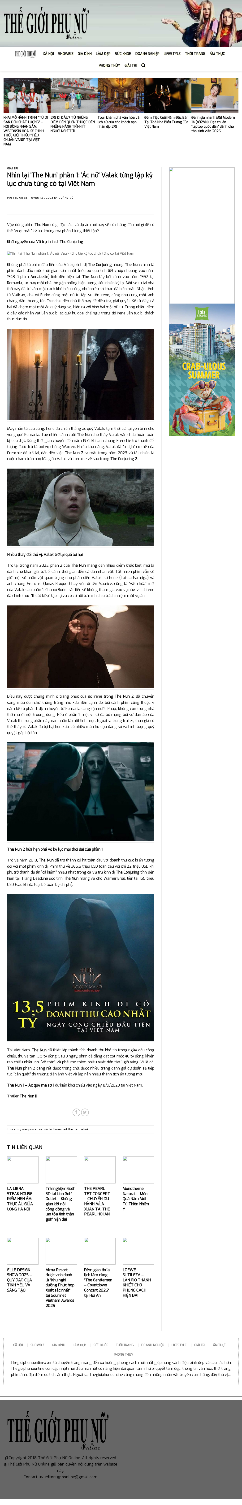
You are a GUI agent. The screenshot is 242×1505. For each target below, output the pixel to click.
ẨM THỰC (217, 54)
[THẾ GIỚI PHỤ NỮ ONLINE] (46, 24)
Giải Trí (12, 168)
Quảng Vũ (66, 198)
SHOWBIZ (65, 54)
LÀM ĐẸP (103, 54)
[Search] (143, 65)
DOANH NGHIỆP (147, 54)
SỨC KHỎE (123, 54)
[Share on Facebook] (76, 1112)
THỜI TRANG (195, 54)
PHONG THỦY (109, 65)
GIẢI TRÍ (131, 65)
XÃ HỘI (48, 54)
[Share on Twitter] (85, 1112)
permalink (81, 1129)
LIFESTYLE (172, 54)
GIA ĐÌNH (85, 54)
